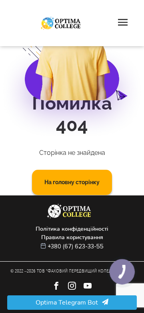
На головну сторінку (72, 182)
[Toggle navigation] (122, 23)
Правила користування (72, 237)
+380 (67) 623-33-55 (76, 246)
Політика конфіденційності (72, 229)
